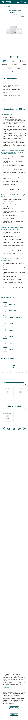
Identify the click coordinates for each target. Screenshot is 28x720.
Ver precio (14, 53)
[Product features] (20, 109)
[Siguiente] (25, 384)
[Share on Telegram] (19, 428)
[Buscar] (21, 1)
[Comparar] (12, 397)
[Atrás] (23, 384)
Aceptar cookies (14, 707)
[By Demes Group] (7, 2)
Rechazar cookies (14, 711)
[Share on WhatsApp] (24, 428)
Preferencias (14, 714)
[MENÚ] (25, 1)
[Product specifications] (24, 109)
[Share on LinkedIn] (9, 428)
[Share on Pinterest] (14, 428)
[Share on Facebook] (3, 428)
